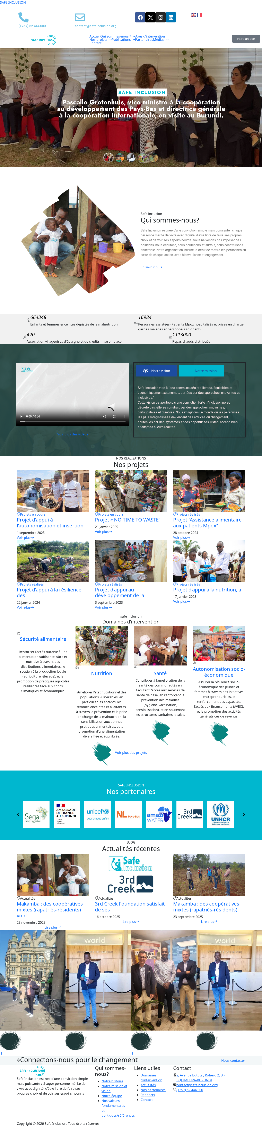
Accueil (94, 36)
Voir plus (23, 537)
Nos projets (98, 39)
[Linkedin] (171, 17)
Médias (158, 39)
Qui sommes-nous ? (115, 36)
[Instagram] (161, 17)
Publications (121, 39)
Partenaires (144, 39)
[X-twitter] (150, 17)
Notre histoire (112, 1081)
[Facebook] (140, 17)
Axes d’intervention (150, 36)
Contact (95, 42)
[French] (199, 14)
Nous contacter (233, 1060)
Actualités (148, 1085)
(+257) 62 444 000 (189, 1090)
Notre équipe (112, 1096)
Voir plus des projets (131, 752)
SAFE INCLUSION (13, 2)
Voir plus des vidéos (72, 434)
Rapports (148, 1095)
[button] (117, 36)
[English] (194, 14)
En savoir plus (151, 267)
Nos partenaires (153, 1090)
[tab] (156, 370)
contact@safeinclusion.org (197, 1085)
